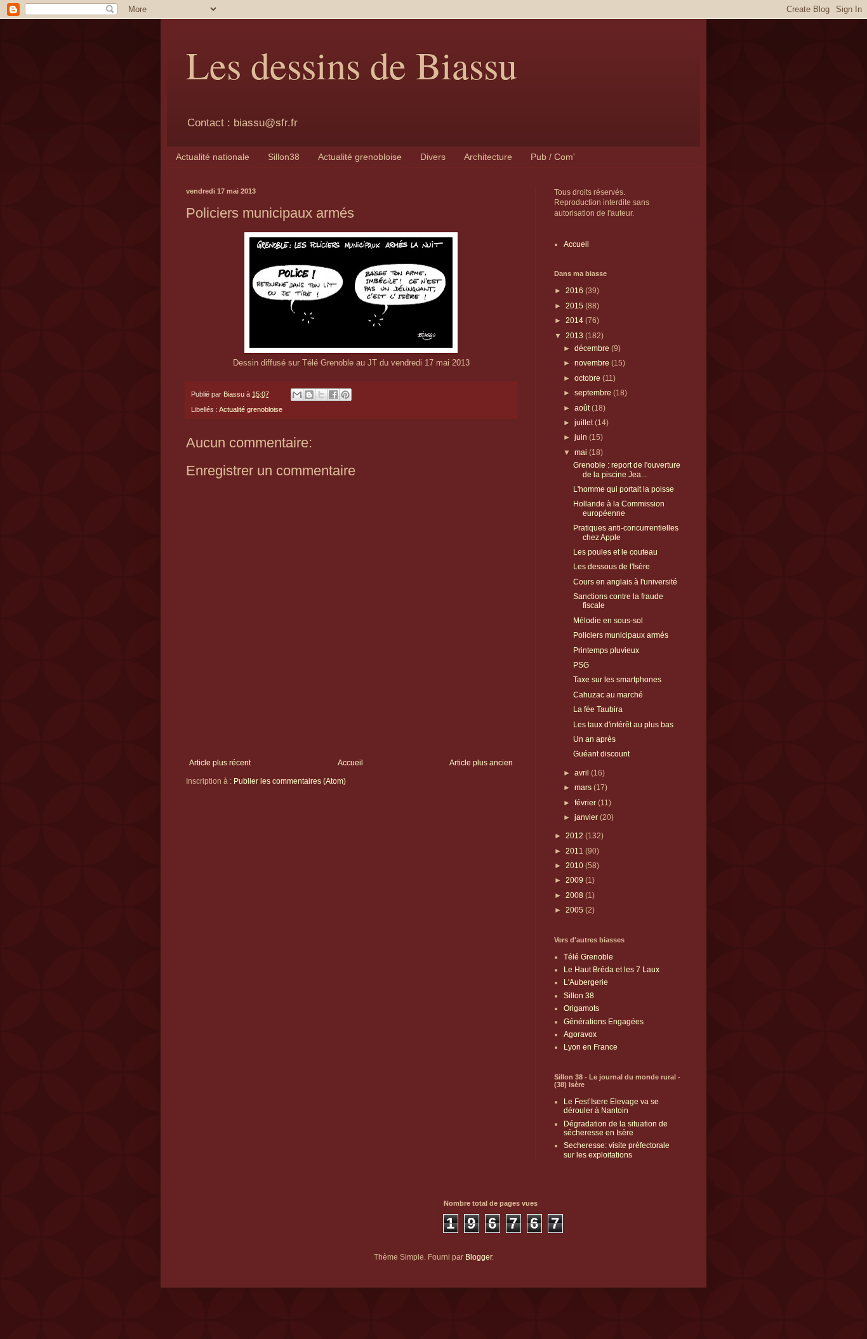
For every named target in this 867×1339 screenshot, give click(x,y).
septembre (593, 392)
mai (581, 452)
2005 (575, 910)
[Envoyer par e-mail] (297, 394)
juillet (584, 422)
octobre (588, 378)
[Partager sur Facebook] (333, 394)
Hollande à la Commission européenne (619, 508)
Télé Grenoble (588, 957)
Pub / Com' (553, 157)
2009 (575, 880)
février (586, 802)
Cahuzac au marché (608, 694)
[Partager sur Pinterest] (345, 394)
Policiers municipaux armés (620, 635)
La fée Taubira (598, 709)
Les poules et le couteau (615, 552)
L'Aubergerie (586, 982)
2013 (575, 335)
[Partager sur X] (321, 394)
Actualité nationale (212, 157)
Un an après (594, 739)
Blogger (478, 1257)
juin (581, 437)
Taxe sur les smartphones (617, 679)
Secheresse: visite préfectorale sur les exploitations (617, 1150)
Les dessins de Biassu (351, 64)
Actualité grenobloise (360, 157)
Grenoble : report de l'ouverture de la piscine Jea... (626, 469)
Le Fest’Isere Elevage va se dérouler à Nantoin (611, 1106)
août (583, 408)
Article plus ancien (481, 762)
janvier (587, 817)
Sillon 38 (579, 995)
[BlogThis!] (309, 394)
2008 (575, 895)
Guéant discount (601, 753)
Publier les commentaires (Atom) (290, 781)
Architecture (488, 157)
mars (583, 787)
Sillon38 (284, 157)
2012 (575, 835)
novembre (592, 363)
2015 (575, 305)
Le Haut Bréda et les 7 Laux (611, 969)
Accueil (350, 762)
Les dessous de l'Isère (611, 566)
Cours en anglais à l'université (625, 581)
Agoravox (580, 1034)
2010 (575, 865)
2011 (575, 851)
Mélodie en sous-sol (608, 620)
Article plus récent (220, 762)
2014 (575, 320)
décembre (592, 348)
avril (582, 772)
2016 (575, 290)
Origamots (581, 1008)
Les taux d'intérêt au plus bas (623, 724)
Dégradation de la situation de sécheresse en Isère (616, 1128)
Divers (433, 157)
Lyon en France (591, 1047)
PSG (581, 665)
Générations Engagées (604, 1021)
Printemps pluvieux (606, 650)
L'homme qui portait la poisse (623, 489)
